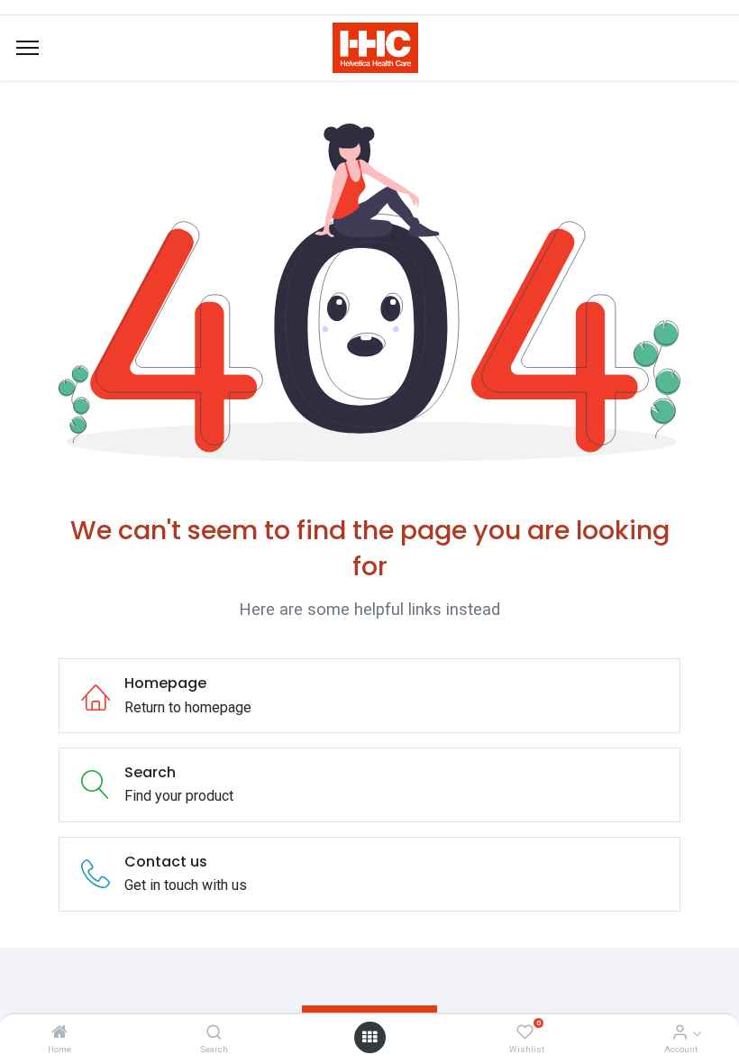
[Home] (59, 1032)
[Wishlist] (525, 1032)
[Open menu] (369, 1037)
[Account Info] (680, 1032)
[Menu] (27, 47)
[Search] (214, 1032)
